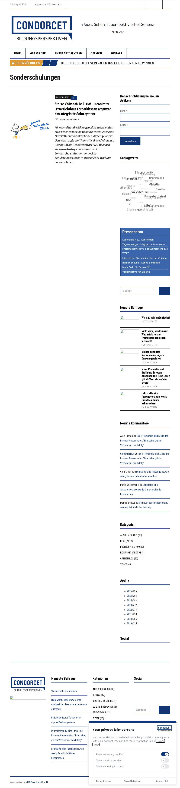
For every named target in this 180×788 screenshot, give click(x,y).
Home (17, 53)
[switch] (165, 754)
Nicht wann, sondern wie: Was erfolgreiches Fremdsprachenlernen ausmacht (155, 336)
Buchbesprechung (130, 546)
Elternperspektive (130, 552)
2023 (129, 605)
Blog (122, 541)
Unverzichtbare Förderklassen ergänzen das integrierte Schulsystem (83, 111)
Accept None (103, 781)
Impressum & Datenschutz (47, 4)
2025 (129, 595)
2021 (129, 614)
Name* (123, 111)
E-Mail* (124, 125)
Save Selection (132, 781)
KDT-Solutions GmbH (37, 782)
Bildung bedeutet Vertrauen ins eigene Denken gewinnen (107, 63)
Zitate (123, 564)
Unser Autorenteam (68, 53)
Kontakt (116, 53)
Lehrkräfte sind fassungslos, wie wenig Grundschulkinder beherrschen (154, 398)
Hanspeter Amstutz (69, 119)
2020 (129, 619)
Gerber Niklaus (127, 453)
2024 (129, 600)
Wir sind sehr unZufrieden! (156, 317)
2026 (129, 591)
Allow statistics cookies (108, 760)
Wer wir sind (38, 53)
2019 (129, 623)
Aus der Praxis (128, 535)
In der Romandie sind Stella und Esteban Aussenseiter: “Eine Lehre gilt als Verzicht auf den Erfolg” (156, 376)
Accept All (162, 781)
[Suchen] (164, 291)
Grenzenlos (127, 558)
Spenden (96, 53)
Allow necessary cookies (110, 754)
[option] (115, 63)
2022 (129, 609)
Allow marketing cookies (109, 766)
